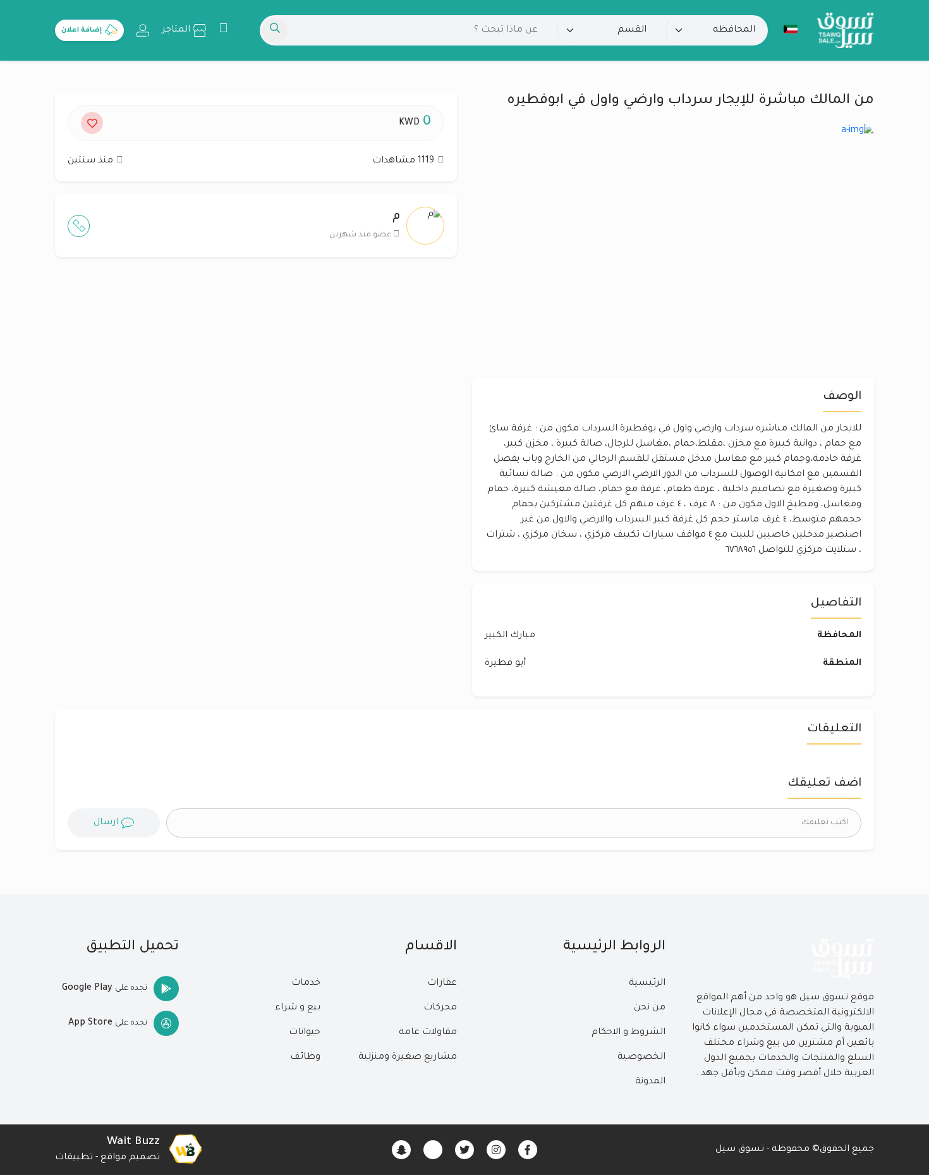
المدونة (650, 1082)
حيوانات (304, 1033)
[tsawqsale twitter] (464, 1149)
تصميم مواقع (130, 1158)
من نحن (649, 1008)
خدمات (305, 983)
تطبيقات (74, 1158)
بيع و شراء (297, 1008)
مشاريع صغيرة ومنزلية (407, 1057)
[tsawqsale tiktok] (432, 1149)
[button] (790, 29)
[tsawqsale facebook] (527, 1149)
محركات (440, 1008)
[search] (275, 30)
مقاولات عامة (428, 1033)
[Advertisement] (256, 389)
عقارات (442, 983)
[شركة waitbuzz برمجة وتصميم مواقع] (185, 1150)
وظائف (305, 1057)
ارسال (106, 823)
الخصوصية (641, 1057)
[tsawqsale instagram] (496, 1149)
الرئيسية (647, 983)
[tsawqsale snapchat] (401, 1149)
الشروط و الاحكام (628, 1033)
